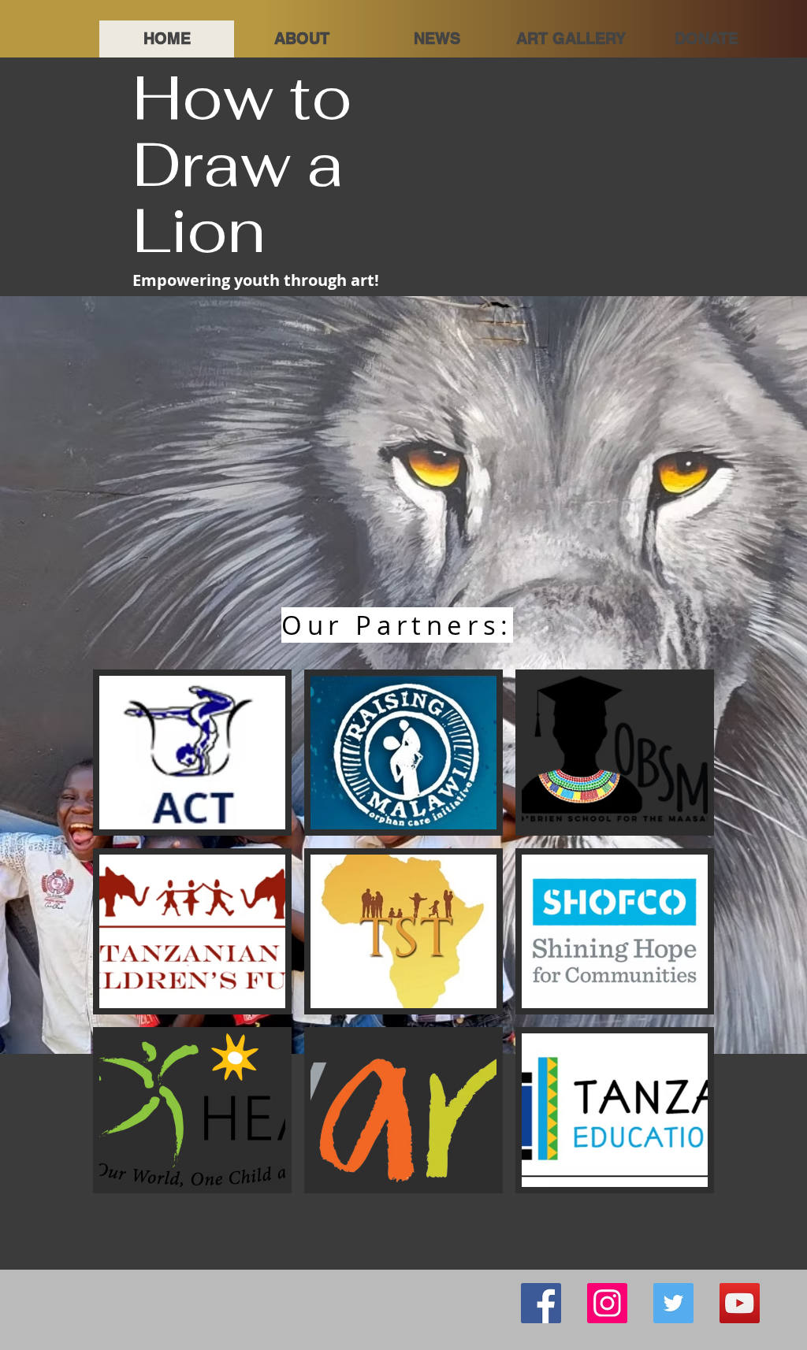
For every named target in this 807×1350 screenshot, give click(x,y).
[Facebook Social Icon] (541, 1303)
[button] (571, 38)
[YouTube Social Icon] (740, 1303)
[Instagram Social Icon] (607, 1303)
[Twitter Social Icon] (673, 1303)
